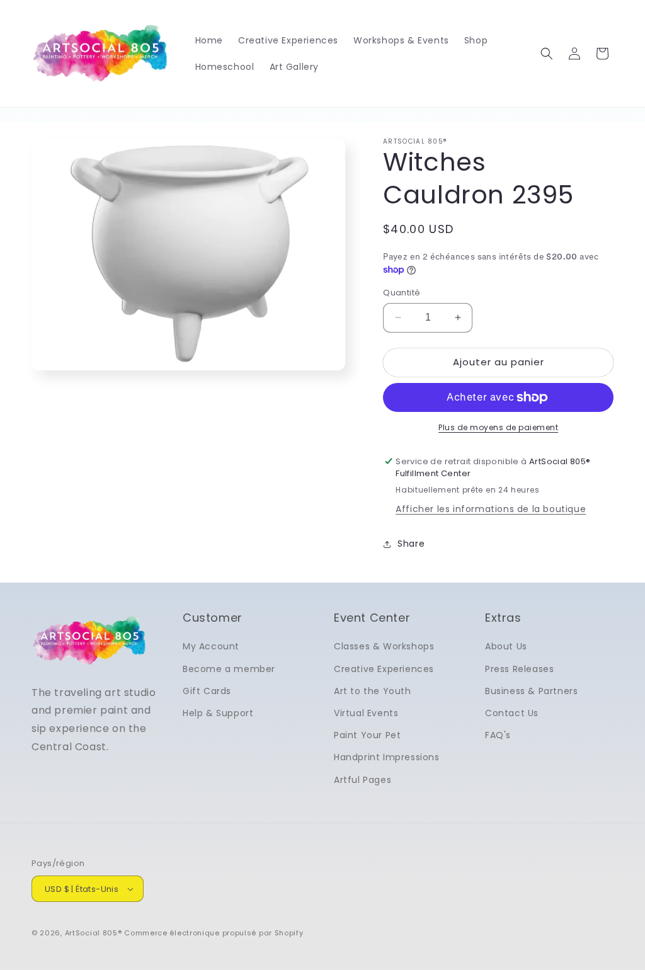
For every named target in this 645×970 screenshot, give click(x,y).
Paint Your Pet (367, 735)
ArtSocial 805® (93, 933)
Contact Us (512, 713)
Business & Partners (531, 691)
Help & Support (218, 713)
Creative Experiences (384, 669)
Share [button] (411, 543)
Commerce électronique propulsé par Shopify (213, 933)
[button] (547, 53)
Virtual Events (366, 713)
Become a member (229, 669)
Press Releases (519, 669)
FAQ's (498, 735)
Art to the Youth (372, 691)
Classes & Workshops (384, 646)
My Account (211, 646)
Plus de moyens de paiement (498, 427)
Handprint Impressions (387, 757)
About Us (506, 646)
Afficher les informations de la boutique (491, 509)
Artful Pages (362, 779)
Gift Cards (207, 691)
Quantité (401, 293)
